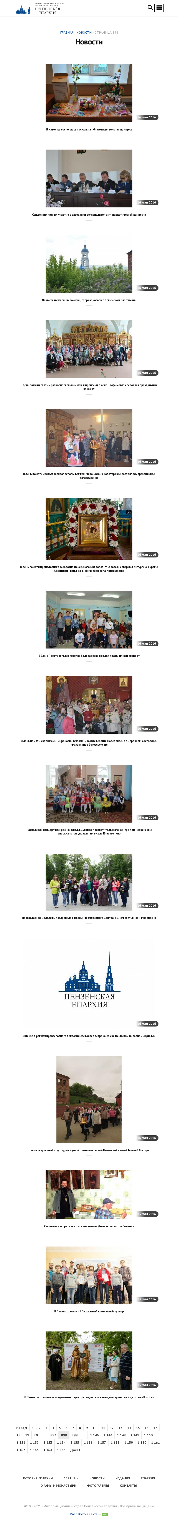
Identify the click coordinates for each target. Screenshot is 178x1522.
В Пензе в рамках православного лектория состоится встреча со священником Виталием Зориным (89, 1036)
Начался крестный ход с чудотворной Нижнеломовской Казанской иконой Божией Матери (88, 1150)
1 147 (108, 1435)
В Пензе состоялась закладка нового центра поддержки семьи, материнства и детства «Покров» (89, 1397)
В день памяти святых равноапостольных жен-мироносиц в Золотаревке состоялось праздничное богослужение (89, 476)
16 (146, 1428)
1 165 (61, 1450)
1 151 (20, 1442)
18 (18, 1435)
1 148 (121, 1435)
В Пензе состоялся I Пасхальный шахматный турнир (89, 1311)
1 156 (88, 1442)
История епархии (38, 1478)
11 (103, 1428)
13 (120, 1428)
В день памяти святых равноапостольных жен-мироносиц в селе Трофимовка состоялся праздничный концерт (88, 387)
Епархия (148, 1478)
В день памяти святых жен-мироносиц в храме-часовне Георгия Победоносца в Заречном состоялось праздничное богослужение (89, 743)
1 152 (34, 1442)
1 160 (142, 1442)
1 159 (128, 1442)
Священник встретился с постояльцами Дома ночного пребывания (89, 1226)
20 (36, 1435)
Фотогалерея (98, 1486)
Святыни (71, 1478)
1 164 (47, 1450)
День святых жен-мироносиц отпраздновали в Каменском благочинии (89, 300)
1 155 (74, 1442)
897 (53, 1435)
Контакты (128, 1486)
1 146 (94, 1435)
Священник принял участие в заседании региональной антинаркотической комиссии (89, 215)
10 (94, 1428)
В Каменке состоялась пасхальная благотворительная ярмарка (89, 129)
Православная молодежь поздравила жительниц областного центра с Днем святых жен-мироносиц (89, 918)
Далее (75, 1450)
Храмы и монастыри (58, 1486)
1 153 (47, 1442)
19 (27, 1435)
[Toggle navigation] (159, 8)
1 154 (61, 1442)
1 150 (148, 1435)
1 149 (134, 1435)
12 (112, 1428)
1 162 (20, 1450)
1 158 (115, 1442)
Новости (97, 1478)
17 (155, 1428)
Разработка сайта (83, 1514)
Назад (21, 1428)
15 (138, 1428)
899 (74, 1435)
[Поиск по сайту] (150, 8)
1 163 (34, 1450)
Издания (122, 1478)
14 (129, 1428)
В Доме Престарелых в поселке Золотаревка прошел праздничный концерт (89, 656)
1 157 (101, 1442)
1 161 (155, 1442)
